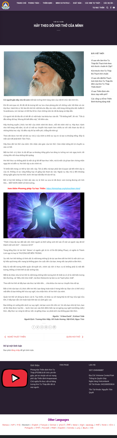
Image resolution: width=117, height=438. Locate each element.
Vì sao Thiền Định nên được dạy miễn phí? (100, 92)
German (53, 425)
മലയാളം (90, 425)
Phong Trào (33, 3)
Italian (75, 425)
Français (44, 425)
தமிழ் (78, 428)
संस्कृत (53, 428)
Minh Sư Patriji (62, 3)
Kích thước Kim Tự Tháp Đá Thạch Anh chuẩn (101, 72)
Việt (91, 428)
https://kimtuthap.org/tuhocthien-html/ (63, 188)
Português (29, 428)
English (35, 425)
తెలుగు (85, 428)
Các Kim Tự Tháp (92, 3)
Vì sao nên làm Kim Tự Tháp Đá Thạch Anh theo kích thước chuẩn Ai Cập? (101, 63)
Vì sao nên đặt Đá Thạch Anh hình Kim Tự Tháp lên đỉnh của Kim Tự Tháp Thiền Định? (102, 82)
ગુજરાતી (62, 425)
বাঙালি (13, 425)
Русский (45, 428)
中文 (19, 425)
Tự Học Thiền (98, 8)
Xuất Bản (77, 3)
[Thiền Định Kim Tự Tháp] (6, 5)
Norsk (104, 425)
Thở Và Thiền (58, 22)
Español (61, 428)
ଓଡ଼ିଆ (111, 425)
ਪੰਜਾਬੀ (37, 428)
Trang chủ (21, 3)
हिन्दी (68, 425)
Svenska (70, 428)
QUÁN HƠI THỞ (73, 337)
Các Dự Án (108, 3)
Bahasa (6, 425)
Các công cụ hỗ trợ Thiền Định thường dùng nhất (101, 100)
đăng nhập (15, 350)
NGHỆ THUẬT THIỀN (16, 337)
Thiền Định (47, 3)
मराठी (98, 425)
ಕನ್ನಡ (82, 425)
